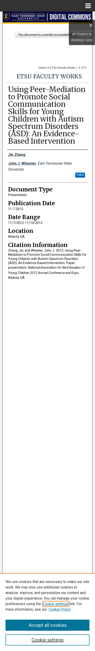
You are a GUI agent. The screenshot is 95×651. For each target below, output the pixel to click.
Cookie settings (55, 604)
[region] (47, 612)
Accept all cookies (48, 625)
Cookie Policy (60, 609)
